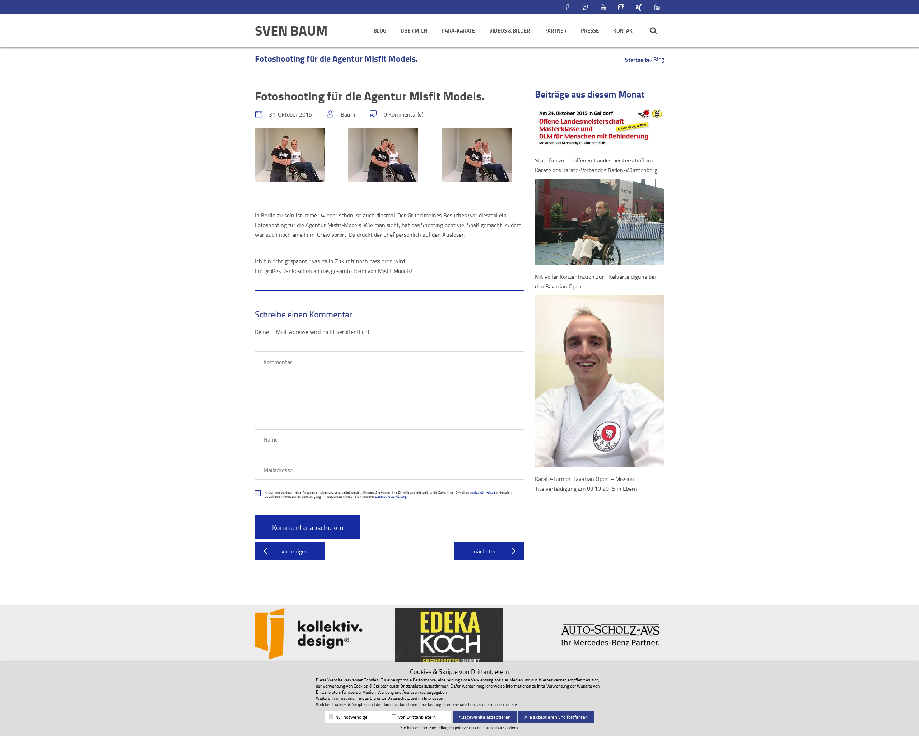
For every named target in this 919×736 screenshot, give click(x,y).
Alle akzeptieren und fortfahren (556, 717)
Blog (380, 30)
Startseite (637, 59)
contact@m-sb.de (482, 492)
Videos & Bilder (509, 30)
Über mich (414, 30)
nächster (484, 551)
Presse (590, 30)
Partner (555, 30)
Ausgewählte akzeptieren (484, 717)
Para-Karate (458, 30)
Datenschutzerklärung (390, 496)
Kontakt (624, 30)
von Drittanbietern (416, 717)
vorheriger (294, 551)
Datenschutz (398, 698)
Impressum (434, 698)
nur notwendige (351, 717)
